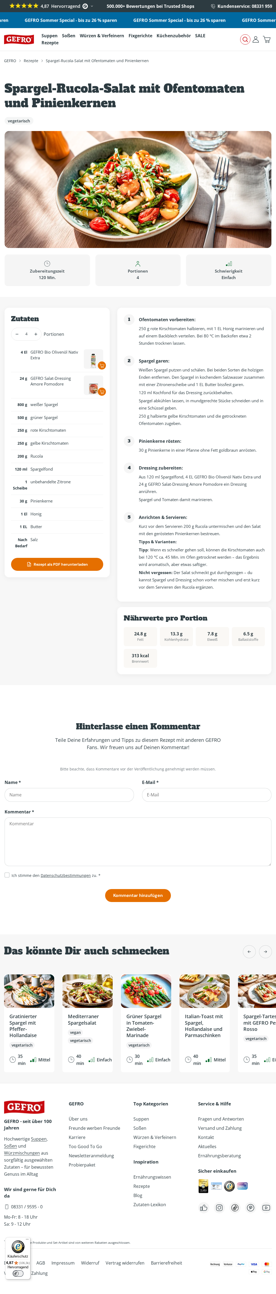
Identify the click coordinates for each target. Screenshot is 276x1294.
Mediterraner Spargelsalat (83, 1019)
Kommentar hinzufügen (138, 895)
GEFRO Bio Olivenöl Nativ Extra (54, 354)
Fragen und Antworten (221, 1119)
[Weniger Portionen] (16, 334)
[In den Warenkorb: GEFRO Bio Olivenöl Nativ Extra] (102, 365)
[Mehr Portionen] (35, 334)
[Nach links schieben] (249, 951)
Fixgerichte (144, 1146)
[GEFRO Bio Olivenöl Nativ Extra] (93, 359)
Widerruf (90, 1263)
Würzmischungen (22, 1153)
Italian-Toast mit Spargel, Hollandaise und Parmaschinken (204, 1025)
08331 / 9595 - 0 (27, 1207)
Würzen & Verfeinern (154, 1137)
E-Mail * (150, 782)
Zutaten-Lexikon (149, 1205)
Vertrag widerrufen (125, 1263)
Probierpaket (82, 1165)
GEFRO (10, 60)
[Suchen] (245, 39)
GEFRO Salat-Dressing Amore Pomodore (50, 381)
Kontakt (206, 1137)
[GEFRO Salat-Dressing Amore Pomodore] (93, 385)
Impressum (63, 1263)
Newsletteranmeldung (91, 1156)
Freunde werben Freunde (94, 1128)
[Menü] (27, 1240)
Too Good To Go (85, 1146)
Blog (137, 1195)
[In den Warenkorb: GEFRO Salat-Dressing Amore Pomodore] (102, 392)
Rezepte (31, 60)
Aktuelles (207, 1146)
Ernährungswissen (152, 1177)
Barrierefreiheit (166, 1263)
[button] (266, 39)
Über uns (78, 1119)
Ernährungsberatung (219, 1156)
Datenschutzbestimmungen (66, 875)
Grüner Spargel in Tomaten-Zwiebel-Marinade (143, 1025)
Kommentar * (19, 812)
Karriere (77, 1137)
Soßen (10, 1146)
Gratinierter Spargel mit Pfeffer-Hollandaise (23, 1025)
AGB (40, 1263)
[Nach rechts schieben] (265, 951)
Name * (13, 782)
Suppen (39, 1139)
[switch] (18, 1273)
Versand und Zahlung (220, 1128)
